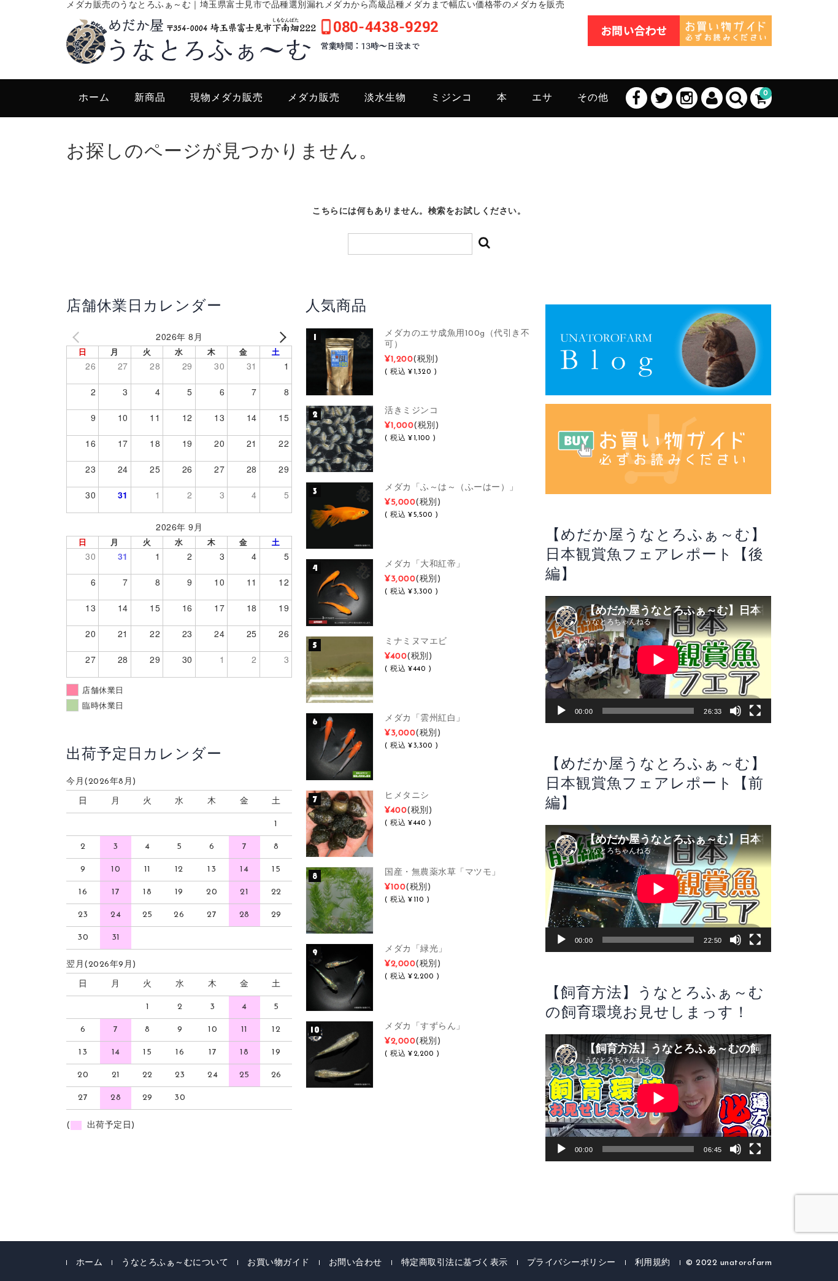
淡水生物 (385, 98)
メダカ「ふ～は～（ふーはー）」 (451, 487)
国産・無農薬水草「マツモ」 (443, 872)
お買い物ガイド (278, 1262)
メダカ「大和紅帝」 (425, 564)
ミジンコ (451, 98)
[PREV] (78, 336)
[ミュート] (735, 711)
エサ (542, 98)
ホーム (94, 98)
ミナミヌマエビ (416, 641)
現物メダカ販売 (226, 98)
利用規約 (653, 1262)
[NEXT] (280, 336)
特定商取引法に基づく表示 (454, 1262)
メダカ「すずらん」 (425, 1026)
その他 (593, 98)
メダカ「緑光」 (416, 949)
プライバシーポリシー (571, 1262)
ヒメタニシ (407, 795)
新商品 (150, 98)
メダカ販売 (314, 98)
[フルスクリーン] (755, 711)
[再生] (561, 711)
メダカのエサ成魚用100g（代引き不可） (457, 339)
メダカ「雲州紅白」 (425, 718)
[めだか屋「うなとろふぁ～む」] (252, 50)
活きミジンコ (411, 411)
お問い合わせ (355, 1262)
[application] (658, 659)
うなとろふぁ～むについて (174, 1262)
